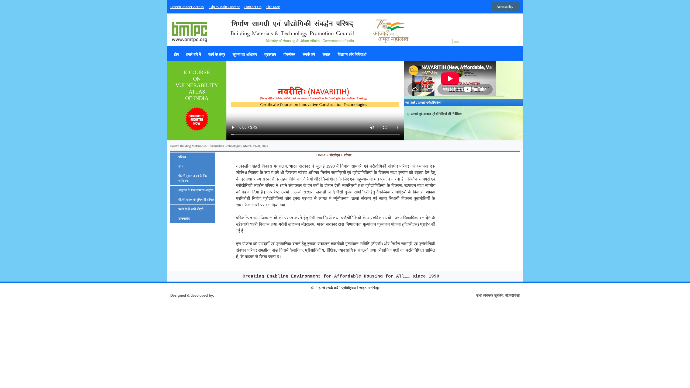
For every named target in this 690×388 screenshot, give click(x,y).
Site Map (273, 6)
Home (321, 155)
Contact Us (252, 6)
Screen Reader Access (187, 7)
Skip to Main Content (224, 7)
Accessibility (505, 7)
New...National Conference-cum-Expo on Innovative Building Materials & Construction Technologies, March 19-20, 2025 (181, 146)
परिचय (347, 155)
